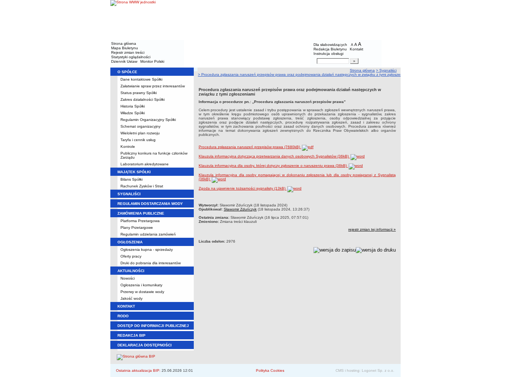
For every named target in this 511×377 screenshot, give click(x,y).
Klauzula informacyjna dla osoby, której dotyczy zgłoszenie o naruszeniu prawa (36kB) (273, 165)
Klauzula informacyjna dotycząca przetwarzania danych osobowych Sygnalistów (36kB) (274, 156)
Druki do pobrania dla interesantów (150, 263)
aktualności (130, 271)
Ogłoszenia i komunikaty (141, 285)
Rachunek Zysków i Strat (141, 186)
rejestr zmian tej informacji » (372, 229)
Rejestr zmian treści (127, 52)
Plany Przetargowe (136, 227)
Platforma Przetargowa (140, 221)
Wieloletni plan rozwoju (140, 133)
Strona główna (123, 43)
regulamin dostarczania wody (150, 204)
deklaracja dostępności (144, 345)
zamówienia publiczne (140, 213)
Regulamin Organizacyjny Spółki (148, 120)
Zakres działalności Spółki (142, 99)
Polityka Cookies (270, 370)
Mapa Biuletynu (124, 48)
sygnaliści (129, 194)
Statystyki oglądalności (130, 57)
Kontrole (127, 146)
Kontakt (356, 49)
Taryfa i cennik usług (138, 140)
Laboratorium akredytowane (144, 164)
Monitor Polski (152, 61)
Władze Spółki (132, 113)
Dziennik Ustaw (124, 61)
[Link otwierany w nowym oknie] (133, 19)
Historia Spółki (132, 106)
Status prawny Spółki (138, 93)
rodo (123, 316)
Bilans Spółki (131, 179)
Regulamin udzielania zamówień (148, 234)
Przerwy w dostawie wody (142, 292)
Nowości (127, 278)
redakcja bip (131, 335)
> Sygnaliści (386, 70)
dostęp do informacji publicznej (153, 326)
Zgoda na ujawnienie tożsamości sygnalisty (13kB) (243, 188)
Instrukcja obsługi (328, 54)
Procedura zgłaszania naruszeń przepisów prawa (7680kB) (250, 147)
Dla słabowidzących (330, 45)
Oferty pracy (130, 256)
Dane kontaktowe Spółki (141, 79)
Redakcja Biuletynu (330, 49)
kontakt (126, 306)
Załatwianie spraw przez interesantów (152, 86)
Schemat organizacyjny (140, 126)
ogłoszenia (130, 242)
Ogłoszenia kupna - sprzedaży (146, 249)
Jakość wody (131, 298)
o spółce (127, 72)
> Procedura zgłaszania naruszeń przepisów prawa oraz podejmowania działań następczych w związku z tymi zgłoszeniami (303, 74)
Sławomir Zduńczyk (240, 209)
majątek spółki (134, 172)
